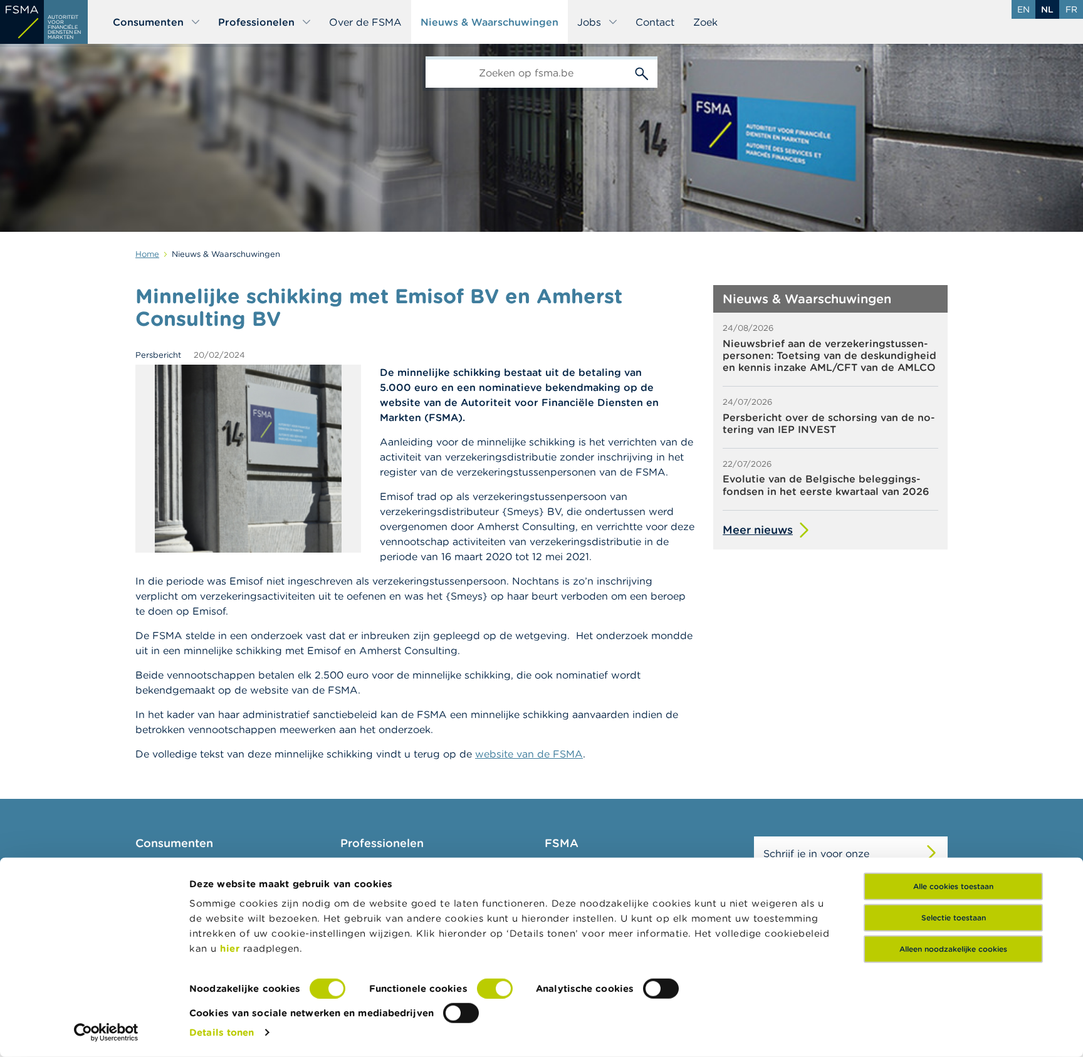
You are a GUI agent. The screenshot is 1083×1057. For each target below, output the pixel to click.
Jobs (589, 22)
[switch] (495, 989)
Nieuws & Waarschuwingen (489, 22)
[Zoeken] (641, 72)
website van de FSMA (529, 753)
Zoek (705, 22)
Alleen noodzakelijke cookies (953, 949)
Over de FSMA (365, 22)
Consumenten (148, 22)
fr (1071, 9)
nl (1047, 9)
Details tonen (221, 1032)
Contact (655, 22)
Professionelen (256, 22)
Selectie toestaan (953, 917)
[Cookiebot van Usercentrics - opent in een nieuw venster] (106, 1032)
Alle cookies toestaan (953, 886)
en (1023, 9)
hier (231, 948)
